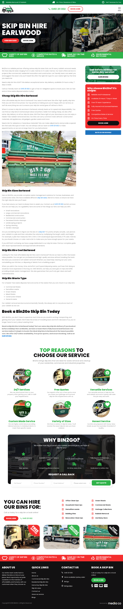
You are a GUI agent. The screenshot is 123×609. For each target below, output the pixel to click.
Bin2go (66, 582)
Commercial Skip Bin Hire (40, 579)
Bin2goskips (68, 586)
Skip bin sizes (36, 588)
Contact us (36, 591)
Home (34, 573)
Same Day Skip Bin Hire (40, 585)
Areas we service (38, 594)
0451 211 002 (68, 573)
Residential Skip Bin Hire (40, 582)
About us (35, 576)
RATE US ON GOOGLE (103, 132)
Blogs (34, 597)
